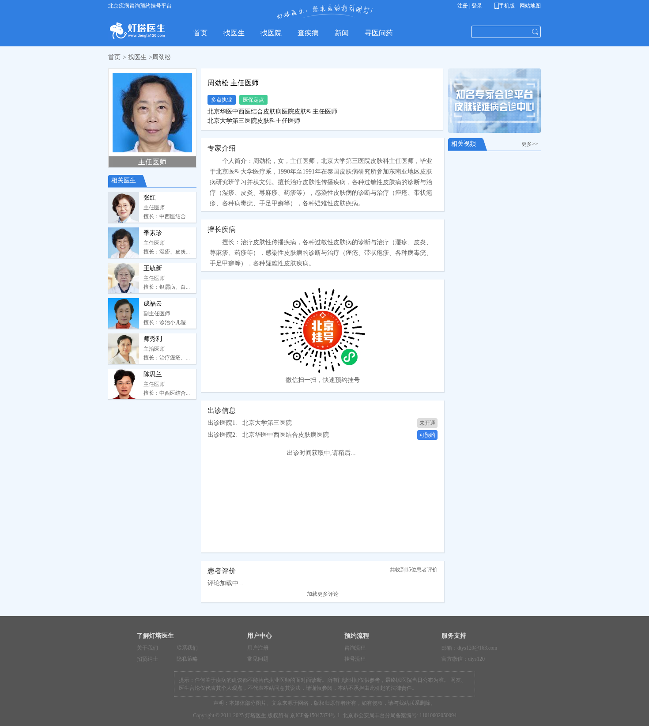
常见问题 (257, 659)
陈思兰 (152, 374)
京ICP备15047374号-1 (315, 715)
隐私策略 (187, 659)
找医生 (137, 57)
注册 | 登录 (469, 6)
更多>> (531, 144)
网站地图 (529, 6)
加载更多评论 (323, 594)
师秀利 (152, 339)
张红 (149, 197)
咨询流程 (355, 648)
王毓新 (152, 268)
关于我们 (147, 648)
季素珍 (152, 233)
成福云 (152, 303)
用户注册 (257, 648)
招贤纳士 (147, 659)
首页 (114, 57)
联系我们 (187, 648)
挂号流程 (355, 659)
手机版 (506, 6)
